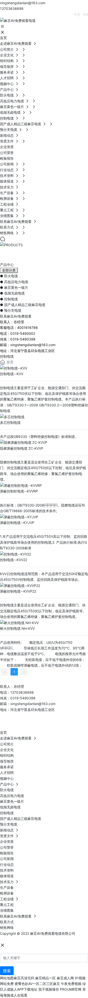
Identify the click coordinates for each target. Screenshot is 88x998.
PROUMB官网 (70, 989)
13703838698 (11, 8)
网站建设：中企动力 (15, 939)
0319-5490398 (22, 339)
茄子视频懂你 (48, 989)
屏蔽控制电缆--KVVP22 (18, 591)
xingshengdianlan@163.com (22, 3)
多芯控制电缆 (10, 422)
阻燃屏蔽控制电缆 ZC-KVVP (21, 448)
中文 (77, 14)
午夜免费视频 (71, 984)
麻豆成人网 (65, 978)
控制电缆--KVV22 (13, 560)
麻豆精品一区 (45, 978)
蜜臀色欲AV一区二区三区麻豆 (37, 984)
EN (85, 14)
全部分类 (9, 270)
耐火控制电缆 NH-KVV (17, 628)
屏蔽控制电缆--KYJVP (17, 523)
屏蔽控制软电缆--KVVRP (19, 491)
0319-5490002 (22, 333)
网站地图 (7, 978)
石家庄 (37, 939)
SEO (48, 939)
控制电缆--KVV (11, 374)
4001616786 (27, 327)
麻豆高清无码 (24, 978)
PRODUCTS (27, 254)
